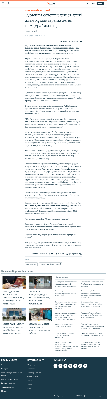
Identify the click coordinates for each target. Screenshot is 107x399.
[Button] (63, 41)
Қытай (29, 385)
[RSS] (80, 366)
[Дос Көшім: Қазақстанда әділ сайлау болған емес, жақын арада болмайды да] (40, 282)
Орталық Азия (32, 377)
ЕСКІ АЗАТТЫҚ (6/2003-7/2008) (37, 10)
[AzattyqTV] (87, 3)
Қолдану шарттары (8, 383)
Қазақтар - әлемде (34, 373)
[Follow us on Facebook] (55, 366)
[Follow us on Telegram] (75, 366)
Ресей (29, 381)
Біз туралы (5, 369)
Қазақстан (31, 369)
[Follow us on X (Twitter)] (60, 366)
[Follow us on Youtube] (65, 366)
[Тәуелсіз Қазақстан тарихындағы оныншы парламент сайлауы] (40, 314)
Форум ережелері (7, 387)
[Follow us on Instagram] (70, 366)
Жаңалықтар (32, 365)
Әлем (29, 389)
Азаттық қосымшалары (9, 379)
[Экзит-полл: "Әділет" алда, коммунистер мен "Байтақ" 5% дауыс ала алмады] (14, 314)
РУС (93, 3)
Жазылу (4, 391)
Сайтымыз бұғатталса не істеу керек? (12, 374)
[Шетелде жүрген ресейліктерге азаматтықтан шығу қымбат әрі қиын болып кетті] (14, 282)
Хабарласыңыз (6, 365)
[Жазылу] (85, 366)
